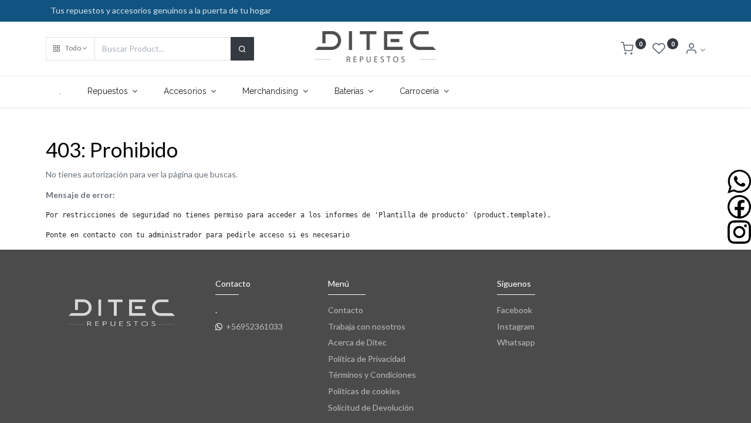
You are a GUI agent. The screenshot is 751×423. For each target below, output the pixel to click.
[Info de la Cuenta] (695, 50)
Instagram (516, 326)
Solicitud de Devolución (371, 407)
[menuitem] (60, 91)
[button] (70, 49)
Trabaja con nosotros (366, 326)
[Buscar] (242, 49)
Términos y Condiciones (372, 375)
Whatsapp (516, 342)
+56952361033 (254, 326)
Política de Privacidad (366, 359)
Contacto (345, 310)
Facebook (514, 310)
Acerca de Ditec (357, 342)
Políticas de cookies (364, 391)
